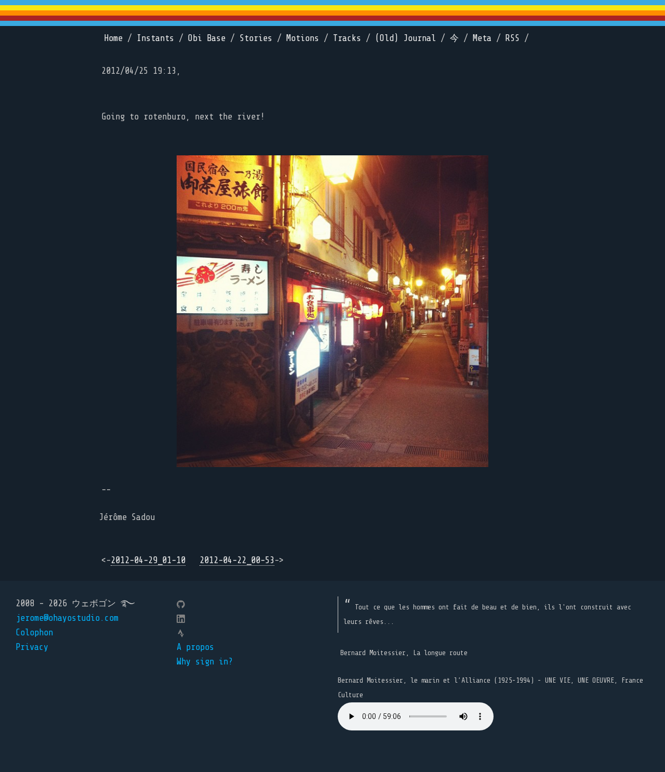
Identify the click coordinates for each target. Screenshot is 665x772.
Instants (155, 38)
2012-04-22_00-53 (237, 560)
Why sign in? (205, 662)
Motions (302, 38)
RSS (513, 38)
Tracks (347, 38)
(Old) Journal (405, 38)
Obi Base (206, 38)
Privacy (32, 647)
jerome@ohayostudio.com (67, 618)
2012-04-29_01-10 (148, 560)
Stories (256, 38)
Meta (482, 38)
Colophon (34, 632)
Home (113, 38)
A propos (195, 647)
